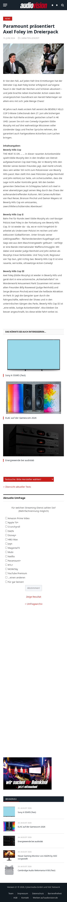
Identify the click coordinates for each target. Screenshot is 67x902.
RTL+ (10, 564)
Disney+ (12, 535)
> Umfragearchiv (33, 603)
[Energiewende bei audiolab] (33, 440)
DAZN (11, 531)
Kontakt (25, 897)
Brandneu (11, 799)
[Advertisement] (33, 644)
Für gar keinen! (16, 581)
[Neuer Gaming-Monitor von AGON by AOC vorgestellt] (9, 855)
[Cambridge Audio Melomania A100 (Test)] (9, 870)
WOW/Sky (13, 569)
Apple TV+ (13, 522)
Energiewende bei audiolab (19, 460)
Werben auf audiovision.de (45, 897)
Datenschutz (38, 893)
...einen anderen (16, 577)
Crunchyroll (14, 526)
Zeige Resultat (33, 596)
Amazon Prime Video (18, 518)
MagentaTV (14, 547)
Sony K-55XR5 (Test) (15, 375)
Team (10, 893)
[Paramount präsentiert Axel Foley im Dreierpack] (33, 58)
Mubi (10, 552)
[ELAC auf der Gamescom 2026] (33, 397)
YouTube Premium (17, 573)
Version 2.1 (12, 887)
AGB (15, 897)
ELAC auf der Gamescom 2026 (20, 417)
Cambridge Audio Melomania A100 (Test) (36, 870)
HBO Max (13, 539)
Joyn (10, 543)
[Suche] (62, 5)
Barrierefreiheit (55, 893)
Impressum (22, 893)
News (7, 18)
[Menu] (5, 5)
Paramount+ (14, 560)
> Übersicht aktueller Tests (17, 486)
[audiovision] (34, 5)
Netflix (11, 556)
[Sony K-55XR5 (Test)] (33, 355)
